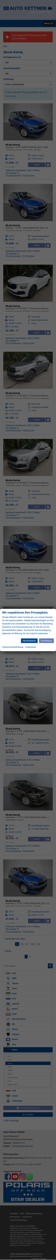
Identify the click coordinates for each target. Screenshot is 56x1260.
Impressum (30, 647)
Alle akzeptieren (29, 641)
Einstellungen (46, 641)
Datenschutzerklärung (12, 647)
